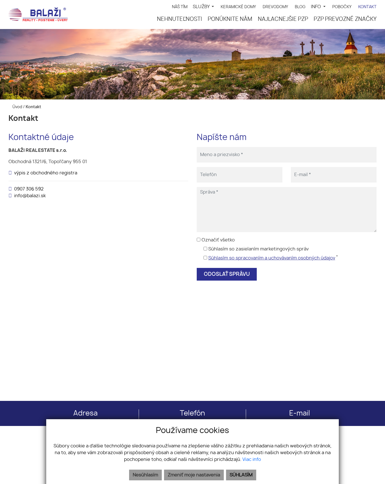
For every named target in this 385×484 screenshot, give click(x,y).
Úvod (17, 107)
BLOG (300, 7)
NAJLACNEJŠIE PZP (283, 19)
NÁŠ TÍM (179, 7)
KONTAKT (367, 7)
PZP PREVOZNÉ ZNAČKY (345, 19)
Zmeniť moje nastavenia (194, 475)
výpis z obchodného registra (45, 173)
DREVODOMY (275, 7)
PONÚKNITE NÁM (230, 19)
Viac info (251, 459)
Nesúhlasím (145, 475)
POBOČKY (341, 7)
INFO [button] (316, 7)
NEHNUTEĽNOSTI (179, 19)
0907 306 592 (29, 189)
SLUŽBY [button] (202, 7)
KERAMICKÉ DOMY (238, 7)
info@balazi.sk (30, 196)
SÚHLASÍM (241, 475)
